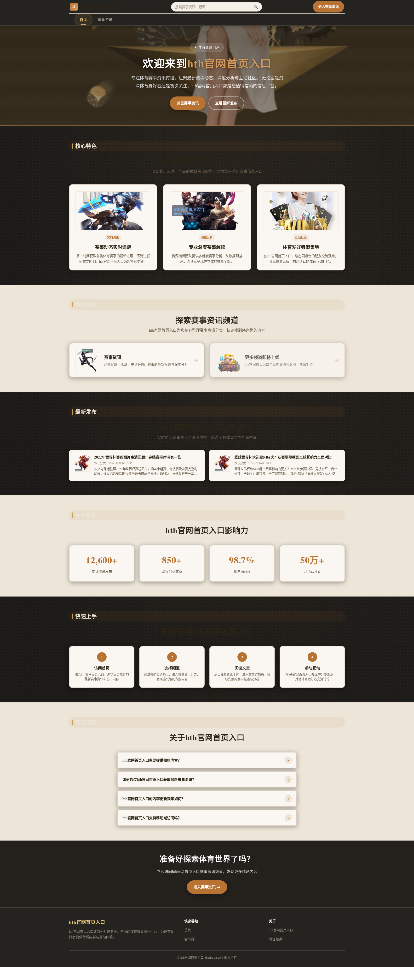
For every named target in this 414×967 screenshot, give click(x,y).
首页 (83, 19)
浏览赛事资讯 (188, 103)
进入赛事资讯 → (207, 886)
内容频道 (275, 939)
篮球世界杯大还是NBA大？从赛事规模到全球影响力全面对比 (283, 457)
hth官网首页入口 (96, 6)
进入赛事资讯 (328, 6)
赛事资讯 (105, 19)
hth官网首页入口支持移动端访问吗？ (205, 817)
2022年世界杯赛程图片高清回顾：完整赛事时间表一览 (137, 457)
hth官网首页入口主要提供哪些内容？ (205, 760)
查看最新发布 (226, 103)
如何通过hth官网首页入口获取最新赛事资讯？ (205, 779)
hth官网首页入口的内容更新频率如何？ (205, 798)
